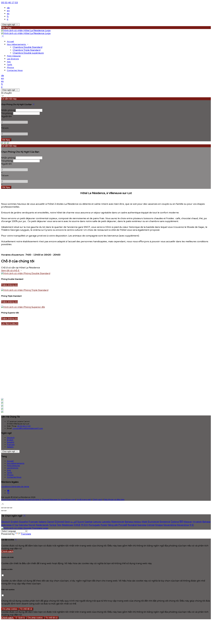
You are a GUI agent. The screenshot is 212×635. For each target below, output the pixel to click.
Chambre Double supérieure (28, 53)
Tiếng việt (113, 525)
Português (94, 525)
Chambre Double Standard (27, 47)
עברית (15, 525)
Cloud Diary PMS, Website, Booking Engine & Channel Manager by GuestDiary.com (38, 499)
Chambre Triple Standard (26, 50)
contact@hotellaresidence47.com (28, 428)
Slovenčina (183, 525)
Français (11, 444)
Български (153, 521)
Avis (9, 61)
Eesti (67, 521)
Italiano (10, 447)
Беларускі (165, 521)
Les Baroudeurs (9, 323)
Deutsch (11, 438)
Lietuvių (97, 521)
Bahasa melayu (133, 521)
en (8, 10)
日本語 (77, 525)
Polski (104, 525)
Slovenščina (169, 525)
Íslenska (23, 525)
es (8, 13)
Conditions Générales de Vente (15, 486)
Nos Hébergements (16, 44)
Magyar (187, 521)
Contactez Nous (15, 70)
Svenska (141, 525)
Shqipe (159, 525)
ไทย (59, 525)
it (7, 19)
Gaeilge (89, 521)
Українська (67, 525)
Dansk (50, 521)
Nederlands (42, 525)
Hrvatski (197, 521)
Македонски (117, 521)
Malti (144, 521)
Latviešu (106, 521)
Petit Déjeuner (14, 56)
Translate (26, 534)
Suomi (80, 521)
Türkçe (52, 525)
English (10, 440)
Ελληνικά (59, 521)
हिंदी (181, 521)
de (8, 7)
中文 (191, 525)
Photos (10, 67)
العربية (73, 521)
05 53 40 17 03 (9, 2)
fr (8, 16)
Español (10, 442)
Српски (151, 525)
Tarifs (9, 64)
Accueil (10, 41)
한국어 (84, 525)
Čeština (175, 521)
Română (132, 525)
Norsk (31, 525)
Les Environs (13, 59)
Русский (122, 525)
